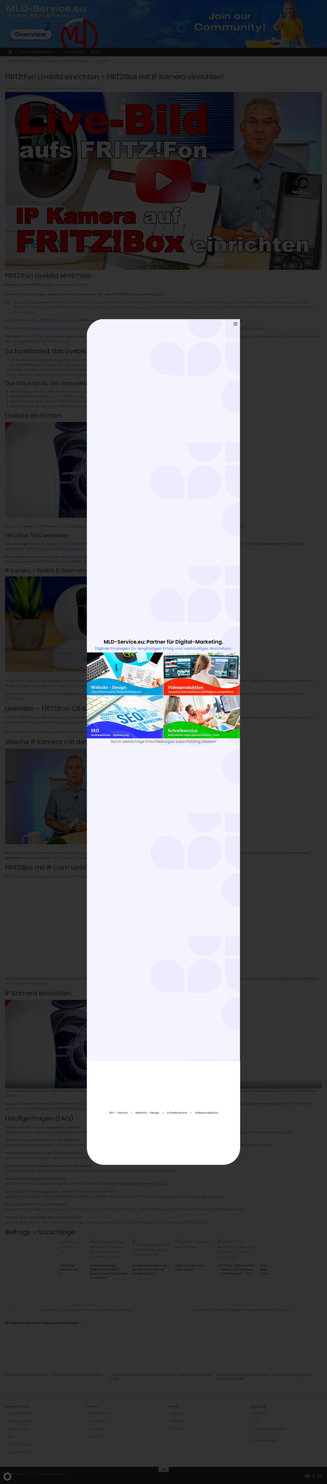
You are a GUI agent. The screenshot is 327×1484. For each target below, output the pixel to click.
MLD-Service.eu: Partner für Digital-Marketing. (163, 641)
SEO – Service (118, 1112)
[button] (7, 1476)
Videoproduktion (206, 1112)
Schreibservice (177, 1112)
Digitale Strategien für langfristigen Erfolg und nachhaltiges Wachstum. (163, 648)
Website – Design (147, 1112)
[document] (163, 742)
